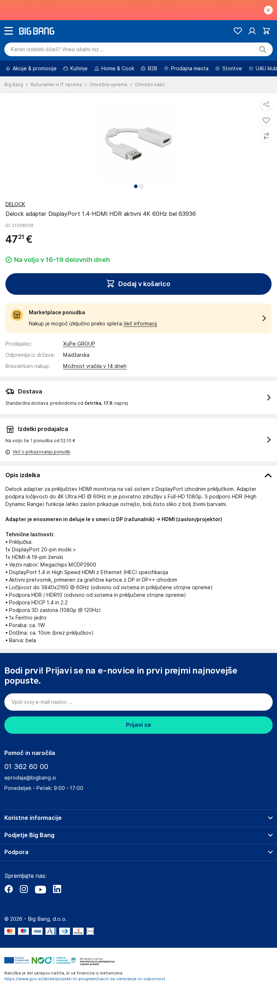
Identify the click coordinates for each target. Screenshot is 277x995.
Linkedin (57, 889)
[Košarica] (266, 31)
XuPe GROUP (79, 344)
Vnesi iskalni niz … (57, 49)
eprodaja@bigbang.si (30, 778)
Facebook (8, 889)
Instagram (23, 889)
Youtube (40, 889)
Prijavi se (138, 724)
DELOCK (15, 204)
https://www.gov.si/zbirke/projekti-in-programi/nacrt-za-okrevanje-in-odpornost (84, 978)
